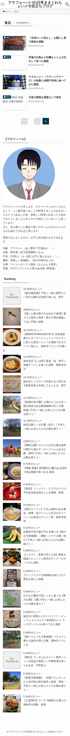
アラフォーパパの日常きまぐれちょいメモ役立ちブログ (35, 4)
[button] (67, 4)
